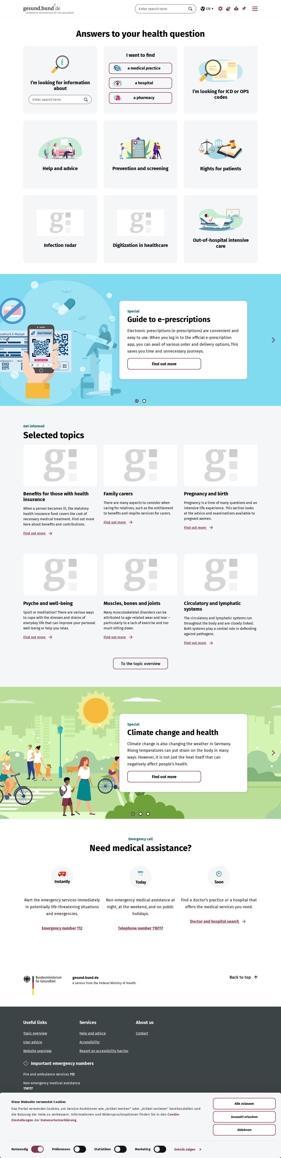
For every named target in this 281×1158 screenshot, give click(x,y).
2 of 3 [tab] (140, 814)
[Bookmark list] (244, 8)
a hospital (144, 83)
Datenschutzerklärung (58, 1120)
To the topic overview (140, 663)
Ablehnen (244, 1130)
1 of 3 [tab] (133, 814)
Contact (142, 1033)
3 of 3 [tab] (148, 814)
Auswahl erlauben (244, 1117)
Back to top (241, 977)
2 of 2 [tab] (144, 401)
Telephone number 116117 (140, 928)
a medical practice (144, 68)
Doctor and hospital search (215, 921)
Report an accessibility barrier (103, 1051)
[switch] (80, 1149)
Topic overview (35, 1033)
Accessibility (89, 1042)
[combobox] (160, 8)
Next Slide (273, 340)
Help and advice (92, 1033)
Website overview (37, 1051)
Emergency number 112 (62, 928)
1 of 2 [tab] (137, 401)
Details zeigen (184, 1149)
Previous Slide (7, 340)
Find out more (164, 364)
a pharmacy (143, 97)
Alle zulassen (244, 1104)
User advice (32, 1042)
